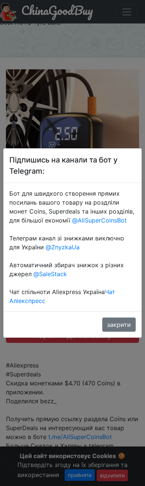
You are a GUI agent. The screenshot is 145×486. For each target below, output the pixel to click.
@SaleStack (50, 274)
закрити (119, 324)
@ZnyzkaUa (63, 247)
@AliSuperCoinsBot (99, 220)
